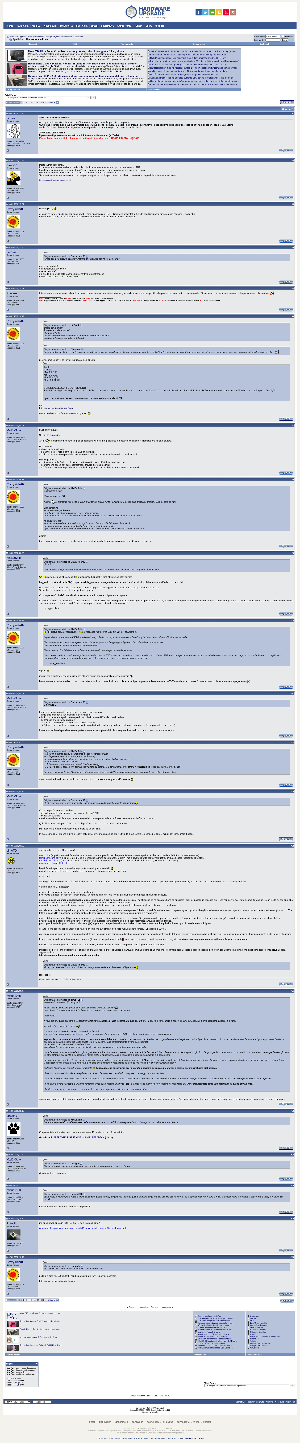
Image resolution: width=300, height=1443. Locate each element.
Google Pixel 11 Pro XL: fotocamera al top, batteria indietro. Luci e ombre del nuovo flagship (83, 76)
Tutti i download (254, 1355)
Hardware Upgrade (255, 1402)
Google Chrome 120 (258, 1345)
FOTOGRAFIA (66, 26)
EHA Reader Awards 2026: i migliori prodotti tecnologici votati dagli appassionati (188, 55)
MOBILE (36, 26)
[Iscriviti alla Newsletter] (212, 12)
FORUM (138, 26)
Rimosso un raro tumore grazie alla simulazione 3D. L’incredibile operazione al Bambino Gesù (194, 61)
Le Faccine (11, 1381)
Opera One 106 (256, 1327)
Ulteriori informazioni (203, 1431)
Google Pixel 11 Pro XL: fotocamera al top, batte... (40, 1329)
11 (35, 103)
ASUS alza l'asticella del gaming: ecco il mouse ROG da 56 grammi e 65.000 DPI (188, 64)
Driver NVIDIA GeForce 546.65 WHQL (266, 1336)
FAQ (75, 44)
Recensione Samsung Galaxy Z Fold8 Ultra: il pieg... (42, 1345)
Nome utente (259, 36)
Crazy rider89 (15, 209)
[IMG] (16, 1383)
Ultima (51, 103)
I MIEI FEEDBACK (94, 1137)
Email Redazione (162, 1438)
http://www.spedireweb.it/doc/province (58, 1281)
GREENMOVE (107, 26)
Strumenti (286, 109)
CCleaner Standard (258, 1332)
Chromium (254, 1316)
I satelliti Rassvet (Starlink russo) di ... (213, 1327)
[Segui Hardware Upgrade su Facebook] (198, 12)
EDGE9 (94, 26)
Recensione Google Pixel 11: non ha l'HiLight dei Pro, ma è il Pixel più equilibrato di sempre (82, 63)
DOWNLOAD (153, 1422)
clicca (109, 1137)
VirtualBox (254, 1348)
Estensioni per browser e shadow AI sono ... (216, 1339)
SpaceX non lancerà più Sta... (210, 1316)
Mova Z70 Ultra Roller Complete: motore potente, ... (41, 1313)
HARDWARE (22, 26)
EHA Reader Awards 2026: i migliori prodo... (216, 1318)
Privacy (118, 1438)
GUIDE (149, 26)
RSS (174, 1438)
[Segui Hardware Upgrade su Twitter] (205, 12)
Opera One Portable (258, 1325)
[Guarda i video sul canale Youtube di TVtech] (226, 12)
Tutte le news (154, 89)
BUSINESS (167, 1422)
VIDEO (196, 1422)
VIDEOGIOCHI (50, 26)
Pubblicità (127, 1438)
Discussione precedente (139, 1307)
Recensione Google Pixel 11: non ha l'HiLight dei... (40, 1321)
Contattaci (240, 1402)
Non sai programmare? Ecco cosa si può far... (39, 1337)
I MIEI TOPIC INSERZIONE (67, 1137)
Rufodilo (12, 1223)
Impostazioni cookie (194, 1438)
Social (180, 1438)
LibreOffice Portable (258, 1323)
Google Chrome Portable (260, 1343)
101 (42, 103)
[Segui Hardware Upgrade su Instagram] (233, 12)
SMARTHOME (124, 26)
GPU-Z (253, 1318)
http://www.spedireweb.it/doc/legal (56, 408)
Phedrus (12, 293)
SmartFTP (254, 1339)
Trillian (253, 1341)
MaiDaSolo (14, 430)
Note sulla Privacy (283, 1402)
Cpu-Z (253, 1334)
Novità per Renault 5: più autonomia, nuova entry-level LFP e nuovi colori (184, 74)
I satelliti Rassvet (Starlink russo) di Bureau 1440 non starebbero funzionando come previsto (193, 68)
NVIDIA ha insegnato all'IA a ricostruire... (214, 1321)
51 (38, 103)
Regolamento (127, 44)
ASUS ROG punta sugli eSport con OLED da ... (217, 1341)
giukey (11, 118)
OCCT (253, 1321)
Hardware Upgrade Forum (21, 37)
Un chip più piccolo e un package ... (212, 1343)
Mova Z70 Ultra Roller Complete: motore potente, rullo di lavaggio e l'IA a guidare (76, 51)
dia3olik (11, 252)
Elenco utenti (199, 44)
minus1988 (14, 996)
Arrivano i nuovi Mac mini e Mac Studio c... (215, 1348)
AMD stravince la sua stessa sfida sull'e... (215, 1330)
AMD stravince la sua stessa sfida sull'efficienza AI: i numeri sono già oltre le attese (189, 71)
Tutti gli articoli (13, 89)
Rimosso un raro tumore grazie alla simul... (216, 1323)
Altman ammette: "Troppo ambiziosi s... (214, 1334)
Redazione (148, 1438)
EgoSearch (264, 44)
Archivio (269, 1402)
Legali (110, 1438)
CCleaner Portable (258, 1330)
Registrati (32, 44)
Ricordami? (289, 37)
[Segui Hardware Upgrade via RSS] (219, 12)
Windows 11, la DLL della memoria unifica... (216, 1345)
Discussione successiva (161, 1307)
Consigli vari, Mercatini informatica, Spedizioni (64, 37)
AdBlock (138, 1438)
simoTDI (12, 850)
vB (15, 1378)
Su (294, 1402)
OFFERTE (159, 26)
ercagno (12, 1115)
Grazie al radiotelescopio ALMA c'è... (213, 1336)
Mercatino (38, 37)
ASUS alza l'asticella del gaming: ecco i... (215, 1325)
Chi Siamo (101, 1438)
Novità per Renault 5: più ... (209, 1332)
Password (258, 40)
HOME (10, 26)
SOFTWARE (82, 26)
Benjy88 (12, 165)
